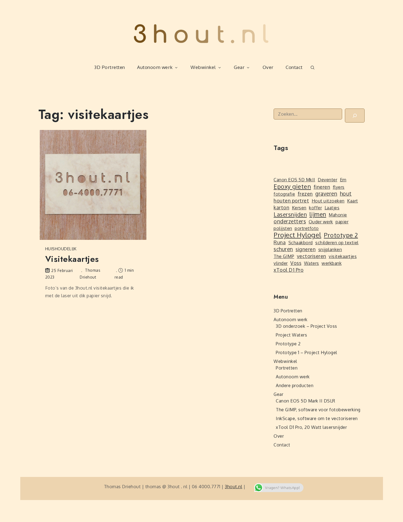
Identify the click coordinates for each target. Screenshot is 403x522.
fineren (322, 187)
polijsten (283, 228)
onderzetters (290, 221)
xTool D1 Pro (288, 270)
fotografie (284, 194)
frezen (305, 194)
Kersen (299, 207)
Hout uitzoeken (328, 201)
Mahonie (338, 215)
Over (268, 67)
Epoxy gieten (292, 186)
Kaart (352, 201)
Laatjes (332, 207)
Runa (280, 242)
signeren (306, 249)
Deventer (327, 179)
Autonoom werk (155, 67)
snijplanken (330, 249)
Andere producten (294, 385)
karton (281, 207)
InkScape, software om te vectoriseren (317, 418)
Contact (294, 67)
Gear (239, 67)
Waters (311, 263)
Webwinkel (203, 67)
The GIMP (284, 256)
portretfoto (307, 228)
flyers (339, 187)
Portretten (286, 368)
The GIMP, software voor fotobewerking (318, 409)
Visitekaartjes (72, 259)
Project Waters (291, 335)
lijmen (318, 214)
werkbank (332, 263)
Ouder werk (321, 221)
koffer (315, 207)
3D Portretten (109, 67)
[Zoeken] (355, 116)
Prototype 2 (341, 235)
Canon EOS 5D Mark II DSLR (305, 401)
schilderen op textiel (337, 242)
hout (346, 193)
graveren (326, 193)
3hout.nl (233, 486)
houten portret (291, 201)
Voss (295, 263)
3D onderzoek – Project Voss (306, 326)
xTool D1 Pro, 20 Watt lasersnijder (311, 427)
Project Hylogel (297, 235)
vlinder (281, 263)
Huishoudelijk (61, 248)
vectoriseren (311, 256)
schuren (283, 249)
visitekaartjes (343, 256)
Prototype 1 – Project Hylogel (306, 352)
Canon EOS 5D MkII (294, 179)
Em (343, 179)
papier (342, 221)
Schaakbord (300, 242)
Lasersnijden (290, 214)
